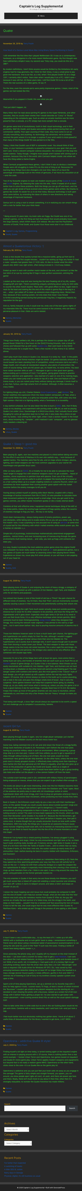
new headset (60, 957)
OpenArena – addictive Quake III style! (27, 1041)
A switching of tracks (13, 1166)
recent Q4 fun (11, 726)
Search (7, 1104)
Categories (9, 1139)
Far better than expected (15, 1163)
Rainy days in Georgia (13, 1173)
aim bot (64, 523)
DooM (9, 183)
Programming (31, 231)
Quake (14, 234)
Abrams (6, 663)
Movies (16, 429)
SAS (14, 568)
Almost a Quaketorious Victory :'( (23, 246)
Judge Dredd (45, 620)
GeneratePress (59, 1188)
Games (21, 231)
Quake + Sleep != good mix (20, 444)
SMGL (58, 406)
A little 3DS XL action (13, 1169)
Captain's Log (11, 231)
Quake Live (42, 346)
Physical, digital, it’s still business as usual (22, 1176)
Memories (17, 318)
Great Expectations (49, 392)
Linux (8, 432)
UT (51, 550)
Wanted (65, 392)
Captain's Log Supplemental (41, 6)
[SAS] (25, 471)
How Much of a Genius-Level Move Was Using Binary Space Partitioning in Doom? (38, 50)
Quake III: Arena (69, 181)
